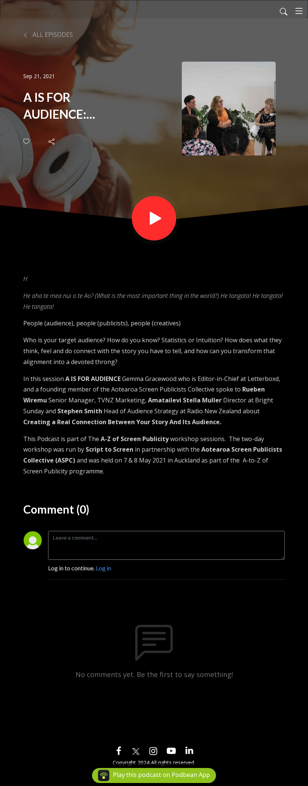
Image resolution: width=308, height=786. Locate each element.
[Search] (283, 10)
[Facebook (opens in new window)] (118, 750)
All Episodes (52, 34)
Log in (103, 567)
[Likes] (27, 141)
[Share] (52, 141)
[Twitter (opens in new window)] (136, 750)
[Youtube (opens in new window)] (171, 750)
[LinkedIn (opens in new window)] (189, 750)
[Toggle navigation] (299, 11)
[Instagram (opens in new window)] (153, 750)
